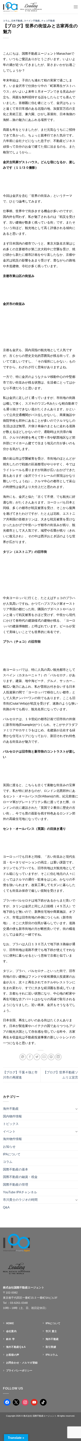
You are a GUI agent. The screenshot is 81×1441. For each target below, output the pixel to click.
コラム (6, 20)
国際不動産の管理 (15, 1184)
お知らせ (9, 1146)
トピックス (11, 1123)
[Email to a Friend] (44, 1057)
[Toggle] (76, 1108)
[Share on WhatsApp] (22, 1057)
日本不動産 (17, 20)
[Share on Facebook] (30, 1057)
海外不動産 (11, 1108)
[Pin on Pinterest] (51, 1057)
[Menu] (75, 7)
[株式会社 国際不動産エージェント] (26, 7)
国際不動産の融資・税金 (20, 1177)
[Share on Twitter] (37, 1057)
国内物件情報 (12, 1116)
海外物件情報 (12, 1139)
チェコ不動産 (48, 20)
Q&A (6, 1207)
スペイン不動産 (32, 20)
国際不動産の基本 (15, 1169)
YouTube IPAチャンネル (20, 1192)
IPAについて (11, 1154)
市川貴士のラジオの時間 (20, 1199)
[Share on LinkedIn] (58, 1057)
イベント (9, 1131)
